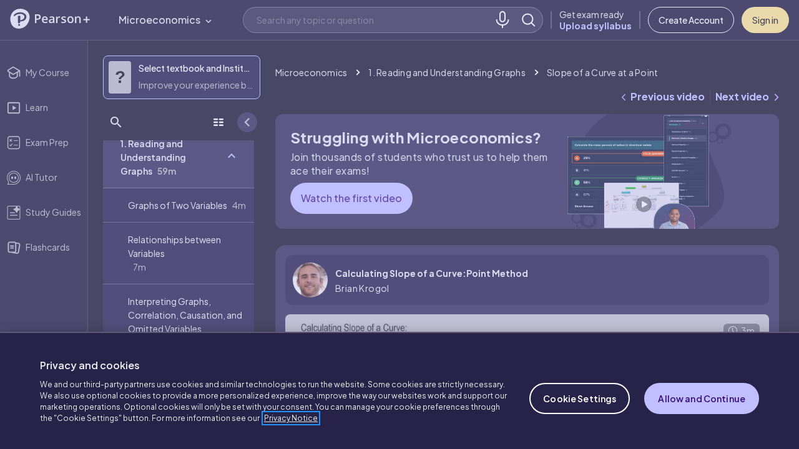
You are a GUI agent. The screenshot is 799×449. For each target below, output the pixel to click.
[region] (399, 390)
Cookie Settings (579, 398)
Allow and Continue (701, 398)
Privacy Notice (291, 418)
